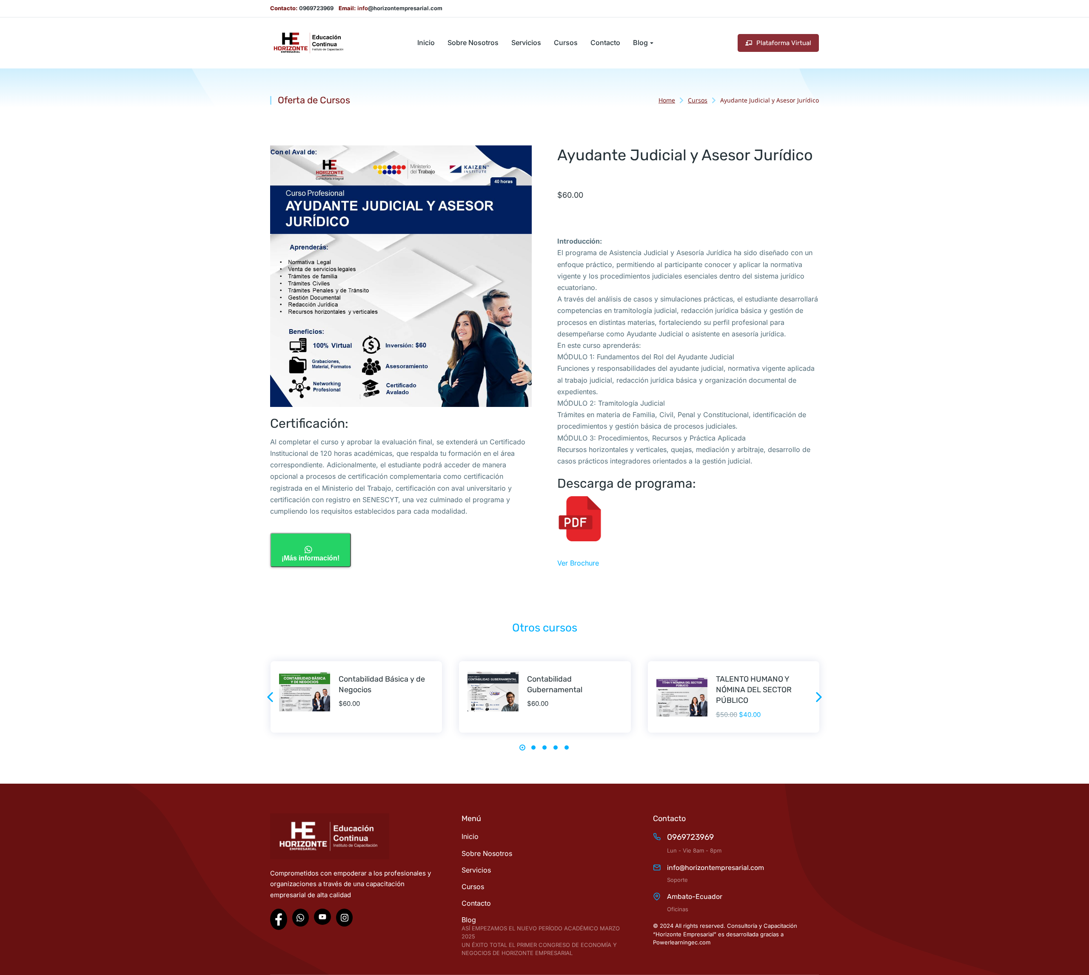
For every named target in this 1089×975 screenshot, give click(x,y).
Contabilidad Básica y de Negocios (382, 684)
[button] (270, 696)
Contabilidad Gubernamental (554, 684)
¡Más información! (310, 558)
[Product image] (304, 691)
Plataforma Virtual (783, 43)
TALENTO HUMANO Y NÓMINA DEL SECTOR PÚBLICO (754, 689)
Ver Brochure (578, 563)
